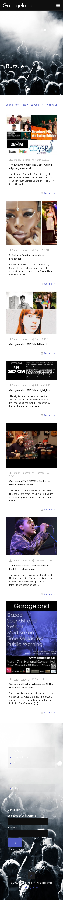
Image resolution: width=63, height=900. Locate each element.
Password (13, 827)
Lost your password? (18, 849)
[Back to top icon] (31, 875)
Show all (53, 104)
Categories (11, 104)
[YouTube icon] (33, 887)
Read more (49, 193)
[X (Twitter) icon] (29, 887)
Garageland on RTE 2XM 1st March (28, 344)
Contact (18, 763)
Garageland (18, 5)
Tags (23, 104)
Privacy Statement (23, 757)
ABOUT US (19, 750)
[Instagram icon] (37, 887)
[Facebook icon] (26, 887)
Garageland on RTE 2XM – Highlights (29, 390)
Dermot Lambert (20, 159)
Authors (38, 104)
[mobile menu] (58, 5)
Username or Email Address (22, 815)
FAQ (16, 788)
